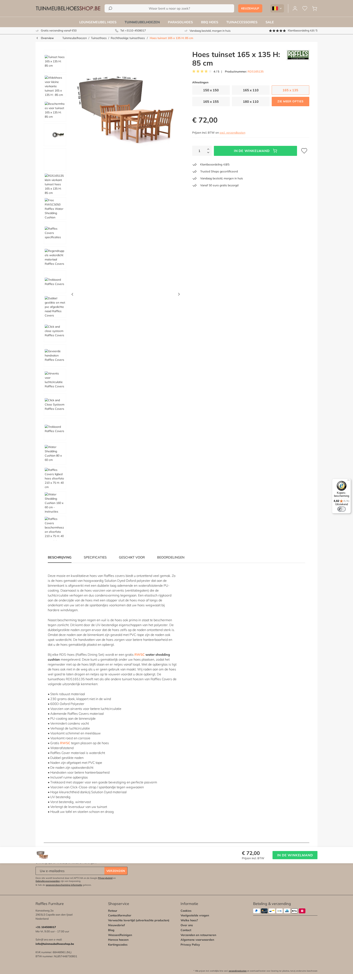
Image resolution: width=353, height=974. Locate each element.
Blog (111, 930)
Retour (112, 911)
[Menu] (348, 481)
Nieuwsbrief (116, 925)
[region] (110, 295)
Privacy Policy (190, 944)
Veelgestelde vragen (195, 915)
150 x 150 (211, 90)
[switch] (341, 509)
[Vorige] (72, 295)
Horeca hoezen (118, 940)
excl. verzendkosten (232, 132)
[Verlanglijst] (305, 8)
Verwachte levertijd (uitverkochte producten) (138, 920)
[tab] (95, 557)
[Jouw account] (295, 8)
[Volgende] (179, 295)
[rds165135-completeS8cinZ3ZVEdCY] (125, 111)
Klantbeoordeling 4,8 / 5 (302, 30)
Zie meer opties (290, 101)
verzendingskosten (238, 971)
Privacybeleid (105, 878)
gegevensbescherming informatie (64, 885)
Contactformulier (119, 915)
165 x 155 (211, 101)
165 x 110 (251, 90)
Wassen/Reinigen (120, 935)
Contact (186, 930)
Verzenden (115, 871)
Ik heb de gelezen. (64, 885)
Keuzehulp (250, 8)
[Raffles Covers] (298, 58)
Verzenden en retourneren (198, 935)
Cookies (186, 911)
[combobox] (169, 8)
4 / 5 (216, 71)
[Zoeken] (110, 8)
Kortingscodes (117, 944)
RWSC (139, 654)
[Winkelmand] (314, 8)
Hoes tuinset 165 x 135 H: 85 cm (171, 38)
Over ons (187, 925)
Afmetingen (200, 82)
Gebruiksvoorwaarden (48, 881)
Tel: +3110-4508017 (133, 30)
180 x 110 (251, 101)
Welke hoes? (189, 920)
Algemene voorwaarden (197, 940)
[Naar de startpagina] (68, 8)
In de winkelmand (252, 151)
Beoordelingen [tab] (170, 557)
